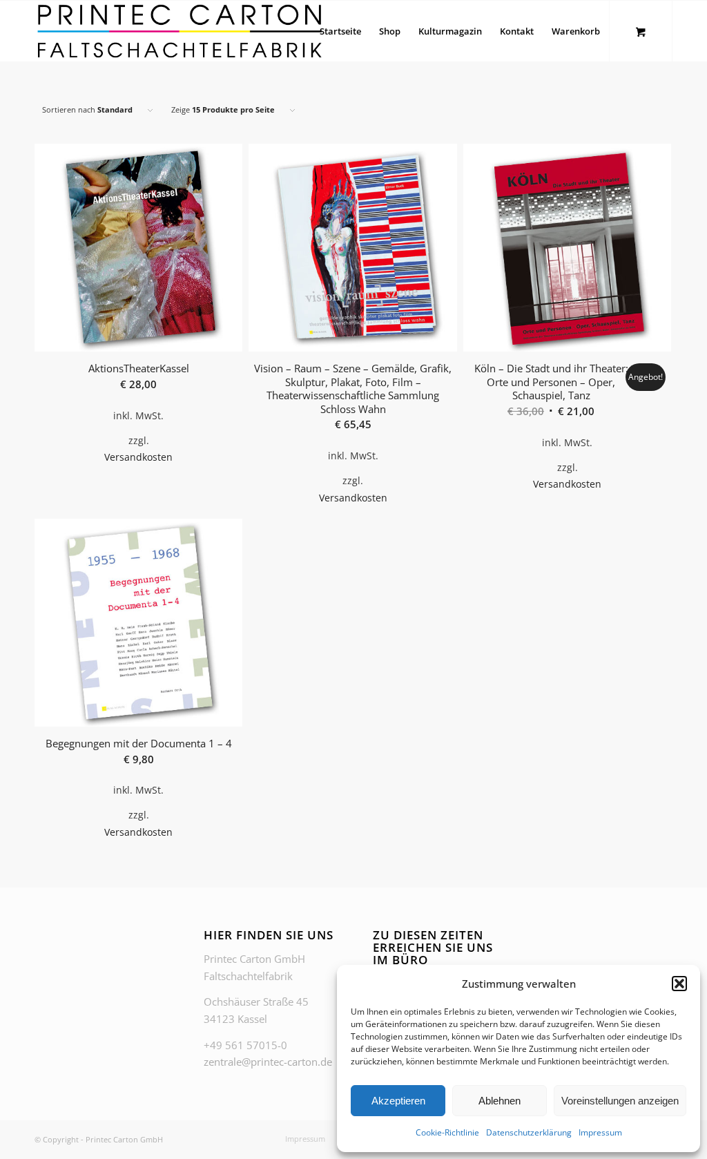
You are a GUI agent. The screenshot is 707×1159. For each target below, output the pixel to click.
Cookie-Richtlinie (447, 1132)
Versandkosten (138, 457)
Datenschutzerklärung (529, 1132)
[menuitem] (340, 31)
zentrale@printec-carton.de (268, 1062)
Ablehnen (499, 1101)
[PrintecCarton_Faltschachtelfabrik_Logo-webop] (180, 31)
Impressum (600, 1132)
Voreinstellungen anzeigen (620, 1101)
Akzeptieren (398, 1101)
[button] (679, 983)
